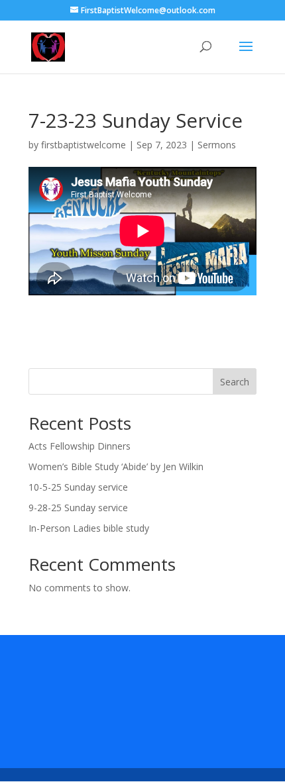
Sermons (217, 144)
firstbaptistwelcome (83, 144)
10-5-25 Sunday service (78, 487)
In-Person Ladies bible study (88, 528)
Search (234, 381)
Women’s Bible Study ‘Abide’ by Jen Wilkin (115, 466)
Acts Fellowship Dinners (79, 446)
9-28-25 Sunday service (78, 507)
